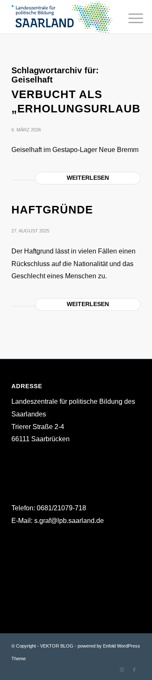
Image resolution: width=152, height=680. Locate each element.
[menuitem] (129, 18)
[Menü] (129, 18)
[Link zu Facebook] (134, 669)
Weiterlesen (88, 178)
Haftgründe (52, 209)
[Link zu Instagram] (121, 669)
